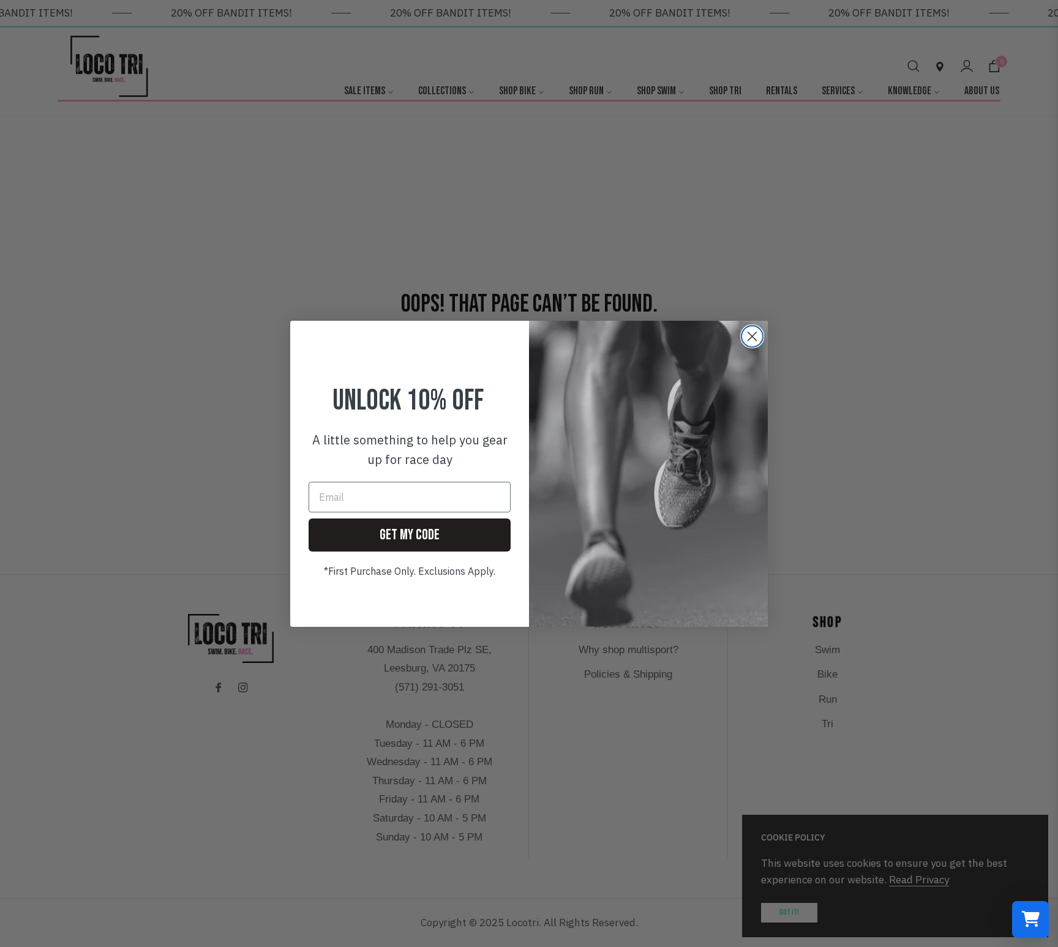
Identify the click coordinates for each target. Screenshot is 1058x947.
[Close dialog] (752, 336)
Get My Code (410, 535)
